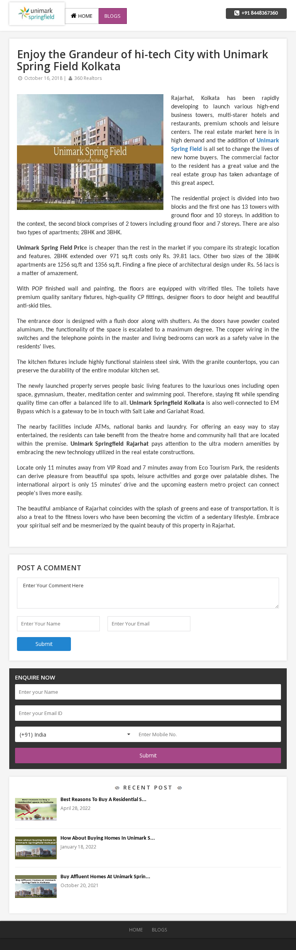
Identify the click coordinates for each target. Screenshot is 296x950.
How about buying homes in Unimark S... (108, 838)
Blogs (112, 15)
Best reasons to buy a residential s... (103, 800)
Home (84, 15)
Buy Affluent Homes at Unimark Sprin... (105, 877)
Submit (148, 755)
